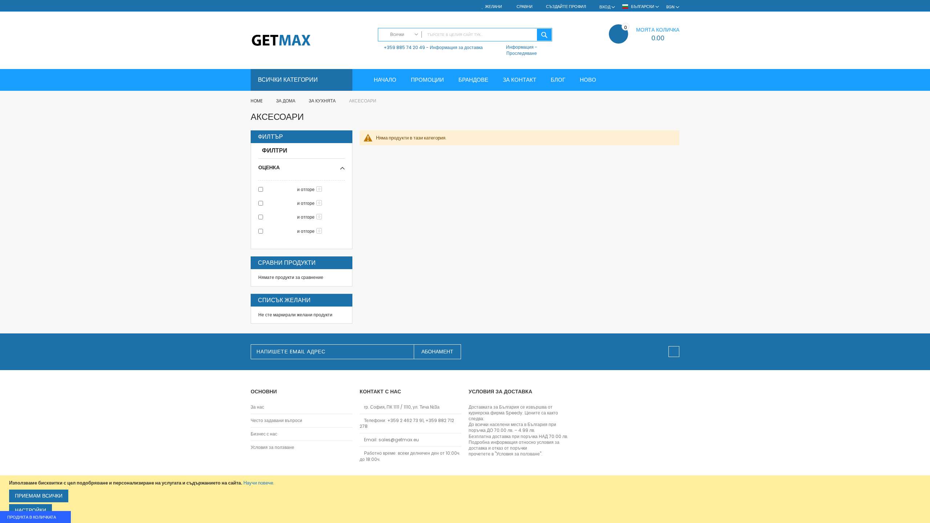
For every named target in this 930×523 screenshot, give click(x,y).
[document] (466, 499)
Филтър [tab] (270, 137)
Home (257, 101)
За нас (257, 407)
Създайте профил (566, 6)
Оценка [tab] (269, 167)
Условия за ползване (272, 447)
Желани (493, 6)
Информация (520, 47)
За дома (286, 101)
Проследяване (521, 53)
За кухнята (323, 101)
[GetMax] (311, 41)
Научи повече (258, 482)
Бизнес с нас (264, 434)
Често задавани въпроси (276, 420)
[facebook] (673, 351)
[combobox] (465, 34)
